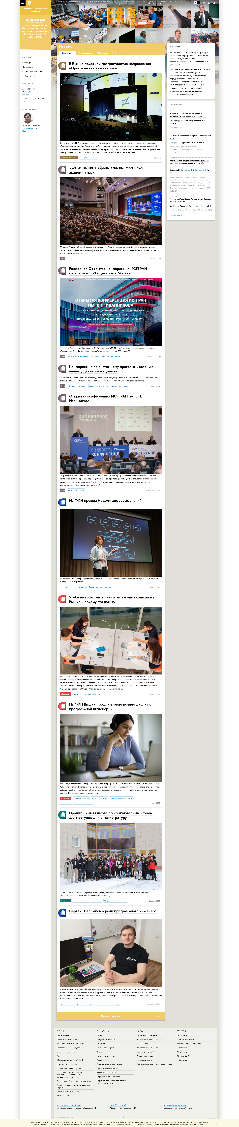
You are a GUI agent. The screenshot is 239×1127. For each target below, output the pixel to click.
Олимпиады (101, 1043)
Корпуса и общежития (66, 1052)
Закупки (60, 1056)
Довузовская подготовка (107, 1039)
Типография (182, 1048)
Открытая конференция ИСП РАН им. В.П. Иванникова (105, 398)
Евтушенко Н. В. (187, 170)
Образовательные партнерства (109, 1076)
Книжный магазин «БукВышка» (189, 1043)
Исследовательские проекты (149, 1039)
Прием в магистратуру (106, 1056)
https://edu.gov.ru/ (118, 1105)
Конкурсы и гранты (144, 1060)
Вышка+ (100, 1052)
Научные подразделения (147, 1035)
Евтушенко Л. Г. (201, 170)
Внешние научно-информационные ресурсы (154, 1064)
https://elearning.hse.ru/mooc (176, 1105)
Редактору (211, 1118)
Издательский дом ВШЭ (186, 1039)
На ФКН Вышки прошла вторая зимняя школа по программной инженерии (110, 706)
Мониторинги (142, 1043)
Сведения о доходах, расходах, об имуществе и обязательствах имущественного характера (71, 1074)
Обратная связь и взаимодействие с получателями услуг (111, 1081)
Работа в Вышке (63, 1095)
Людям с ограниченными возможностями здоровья (73, 1086)
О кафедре (26, 62)
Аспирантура (102, 1060)
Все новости (110, 1016)
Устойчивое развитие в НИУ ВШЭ (70, 1043)
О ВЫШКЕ (61, 1031)
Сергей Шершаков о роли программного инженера (113, 910)
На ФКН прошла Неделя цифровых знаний (105, 500)
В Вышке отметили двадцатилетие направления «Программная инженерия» (110, 66)
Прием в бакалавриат (105, 1048)
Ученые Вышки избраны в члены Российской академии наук (106, 170)
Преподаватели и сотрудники (69, 1048)
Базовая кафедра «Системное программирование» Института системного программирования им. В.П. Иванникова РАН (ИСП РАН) (35, 28)
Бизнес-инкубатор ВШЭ (106, 1072)
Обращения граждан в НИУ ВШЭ (70, 1060)
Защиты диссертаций (145, 1052)
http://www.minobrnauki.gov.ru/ (69, 1105)
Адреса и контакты (81, 1118)
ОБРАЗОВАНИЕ (104, 1031)
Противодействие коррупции (69, 1068)
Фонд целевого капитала (67, 1064)
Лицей (99, 1035)
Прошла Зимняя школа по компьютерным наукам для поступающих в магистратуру (111, 815)
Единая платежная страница (68, 1091)
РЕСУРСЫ (181, 1031)
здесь (160, 1122)
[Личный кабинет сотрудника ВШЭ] (209, 3)
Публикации (176, 104)
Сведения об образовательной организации (74, 1081)
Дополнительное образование (109, 1064)
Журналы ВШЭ (183, 1056)
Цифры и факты (63, 1035)
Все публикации (176, 215)
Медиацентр (182, 1052)
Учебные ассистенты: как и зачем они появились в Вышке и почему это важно (112, 599)
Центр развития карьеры (107, 1068)
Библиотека (182, 1035)
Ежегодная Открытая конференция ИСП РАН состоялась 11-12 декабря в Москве (108, 271)
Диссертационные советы (147, 1048)
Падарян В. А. (175, 142)
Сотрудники (27, 67)
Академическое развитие (147, 1056)
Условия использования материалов (101, 1118)
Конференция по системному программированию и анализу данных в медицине (113, 369)
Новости (66, 46)
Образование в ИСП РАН (32, 71)
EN (199, 2)
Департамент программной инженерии (35, 10)
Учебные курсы (28, 76)
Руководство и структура (67, 1039)
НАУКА (140, 1031)
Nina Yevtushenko (199, 206)
